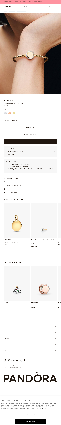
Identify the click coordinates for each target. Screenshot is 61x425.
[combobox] (52, 347)
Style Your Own (30, 127)
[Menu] (56, 6)
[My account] (49, 6)
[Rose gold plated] (9, 113)
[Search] (21, 6)
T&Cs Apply (43, 1)
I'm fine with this (30, 421)
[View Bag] (52, 6)
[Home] (9, 6)
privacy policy (42, 408)
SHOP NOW (37, 1)
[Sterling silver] (5, 113)
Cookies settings (30, 414)
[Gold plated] (13, 113)
